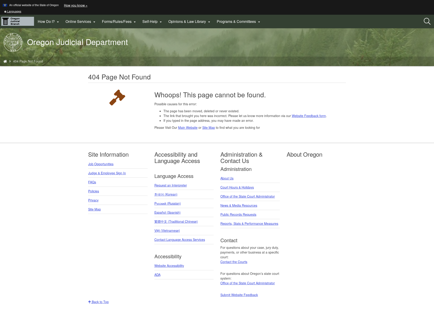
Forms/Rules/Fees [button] (119, 21)
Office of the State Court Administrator (247, 196)
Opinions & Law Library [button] (189, 21)
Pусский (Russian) (167, 203)
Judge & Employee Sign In (107, 173)
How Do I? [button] (49, 21)
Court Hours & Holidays (237, 187)
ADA (157, 274)
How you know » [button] (75, 5)
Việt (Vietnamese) (167, 230)
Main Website (188, 127)
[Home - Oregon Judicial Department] (5, 61)
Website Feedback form (309, 115)
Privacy (93, 200)
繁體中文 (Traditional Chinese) (176, 221)
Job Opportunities (100, 164)
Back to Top (100, 301)
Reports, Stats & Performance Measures (249, 223)
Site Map (208, 127)
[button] (12, 11)
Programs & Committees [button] (239, 21)
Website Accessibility (169, 265)
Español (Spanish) (167, 212)
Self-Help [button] (152, 21)
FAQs (92, 182)
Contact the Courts (233, 261)
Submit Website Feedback (239, 294)
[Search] (427, 21)
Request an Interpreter (170, 185)
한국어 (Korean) (165, 194)
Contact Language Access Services (179, 239)
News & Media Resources (238, 205)
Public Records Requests (238, 214)
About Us (227, 178)
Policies (93, 191)
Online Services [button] (81, 21)
